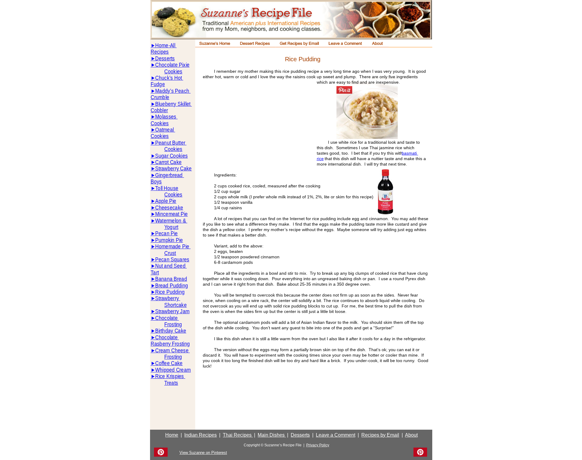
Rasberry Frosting (170, 344)
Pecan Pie (166, 233)
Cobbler (159, 110)
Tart (155, 272)
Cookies (173, 71)
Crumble (160, 97)
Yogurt (171, 227)
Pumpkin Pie (169, 240)
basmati (410, 153)
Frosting (173, 324)
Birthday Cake (170, 330)
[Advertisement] (259, 128)
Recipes (160, 52)
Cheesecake (169, 207)
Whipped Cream (173, 370)
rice (320, 158)
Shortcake (175, 305)
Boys (156, 181)
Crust (170, 253)
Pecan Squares (172, 259)
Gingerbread (169, 175)
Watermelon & (171, 220)
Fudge (158, 84)
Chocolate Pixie (172, 65)
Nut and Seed (171, 266)
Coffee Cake (169, 363)
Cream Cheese (172, 350)
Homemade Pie (172, 246)
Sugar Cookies (171, 156)
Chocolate (167, 318)
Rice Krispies (170, 376)
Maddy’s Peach (172, 91)
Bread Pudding (171, 285)
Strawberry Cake (173, 168)
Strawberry (167, 298)
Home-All (165, 45)
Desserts (165, 58)
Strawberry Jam (172, 311)
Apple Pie (165, 201)
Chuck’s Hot (169, 78)
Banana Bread (171, 279)
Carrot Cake (168, 162)
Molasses (166, 116)
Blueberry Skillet (173, 104)
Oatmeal (165, 129)
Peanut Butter (170, 142)
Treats (171, 383)
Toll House (166, 188)
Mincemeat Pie (171, 214)
